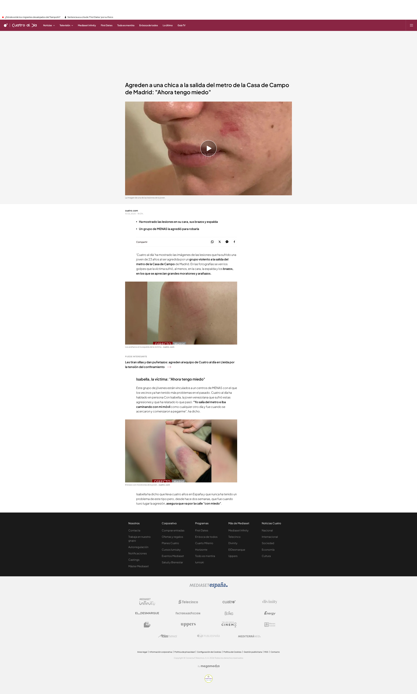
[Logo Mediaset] (208, 587)
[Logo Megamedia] (210, 666)
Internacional (270, 536)
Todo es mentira (205, 556)
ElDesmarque (236, 549)
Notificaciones (137, 553)
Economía (268, 549)
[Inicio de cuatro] (5, 25)
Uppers (232, 556)
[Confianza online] (209, 681)
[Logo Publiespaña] (208, 636)
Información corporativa (161, 652)
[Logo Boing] (229, 613)
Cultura (266, 556)
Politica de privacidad (184, 652)
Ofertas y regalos (172, 536)
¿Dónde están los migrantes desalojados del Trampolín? (32, 17)
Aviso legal (142, 652)
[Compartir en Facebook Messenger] (227, 242)
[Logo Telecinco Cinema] (229, 625)
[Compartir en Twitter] (220, 242)
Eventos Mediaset (173, 556)
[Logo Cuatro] (229, 602)
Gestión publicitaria (253, 652)
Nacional (267, 530)
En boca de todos (206, 536)
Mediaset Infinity (238, 530)
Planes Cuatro (170, 543)
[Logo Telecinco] (188, 602)
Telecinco (234, 536)
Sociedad (268, 543)
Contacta (134, 530)
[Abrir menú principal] (411, 25)
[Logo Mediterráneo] (249, 636)
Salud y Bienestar (172, 562)
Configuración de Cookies (209, 652)
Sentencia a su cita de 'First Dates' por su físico (90, 17)
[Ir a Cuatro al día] (24, 25)
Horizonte (201, 549)
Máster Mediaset (138, 566)
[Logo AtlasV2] (167, 636)
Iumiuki (199, 562)
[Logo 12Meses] (269, 624)
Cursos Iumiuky (171, 549)
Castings (133, 559)
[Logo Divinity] (269, 602)
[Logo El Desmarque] (147, 613)
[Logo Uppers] (188, 625)
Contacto (275, 652)
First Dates (201, 530)
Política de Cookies (232, 652)
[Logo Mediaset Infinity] (147, 602)
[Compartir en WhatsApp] (212, 242)
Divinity (232, 543)
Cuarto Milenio (204, 543)
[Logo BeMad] (147, 625)
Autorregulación (138, 547)
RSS (266, 652)
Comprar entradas (173, 530)
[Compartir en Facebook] (234, 242)
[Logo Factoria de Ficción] (188, 613)
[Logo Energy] (270, 613)
